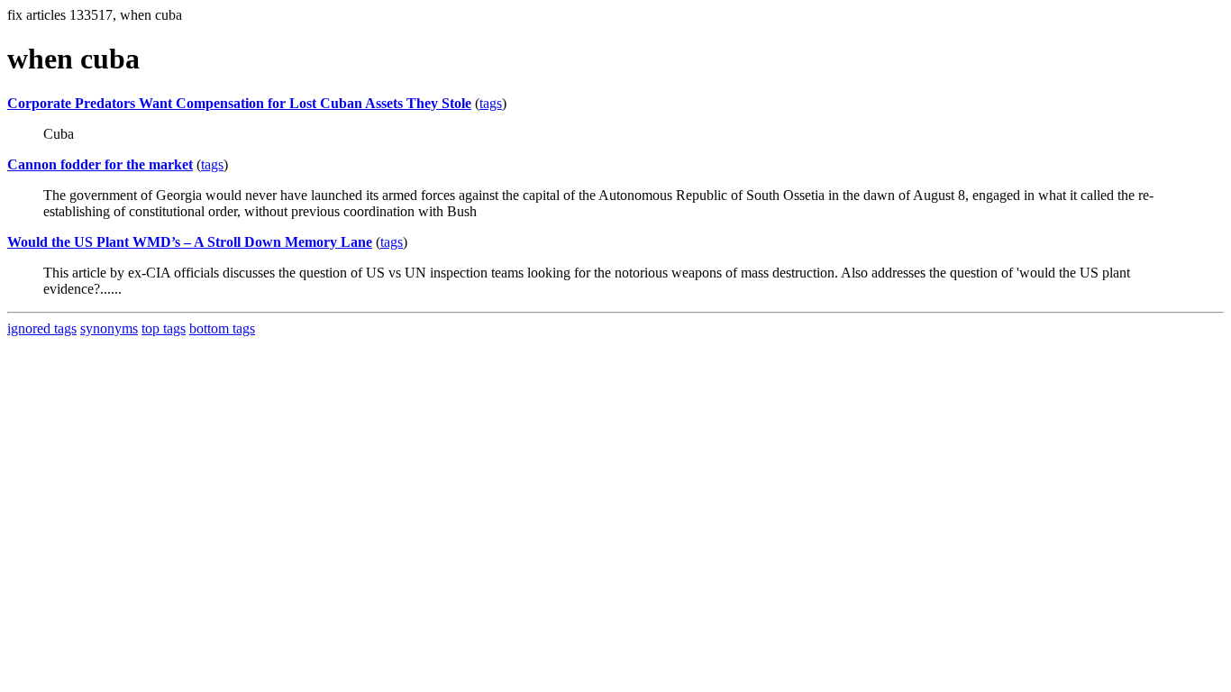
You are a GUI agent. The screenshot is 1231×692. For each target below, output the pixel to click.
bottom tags (222, 328)
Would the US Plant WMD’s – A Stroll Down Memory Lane (189, 242)
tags (490, 103)
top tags (163, 328)
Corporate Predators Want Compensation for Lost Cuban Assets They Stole (239, 103)
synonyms (109, 328)
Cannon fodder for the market (100, 164)
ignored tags (42, 328)
